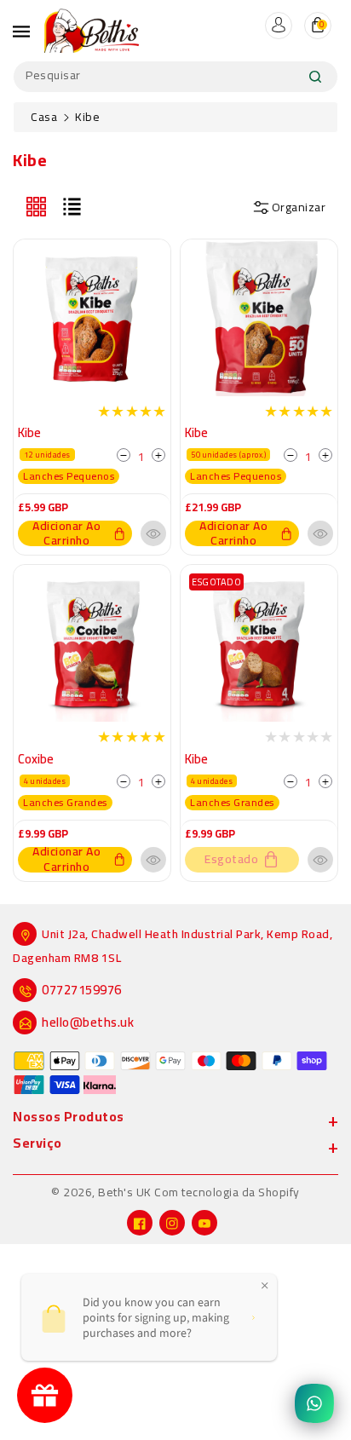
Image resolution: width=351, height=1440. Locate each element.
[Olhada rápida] (153, 533)
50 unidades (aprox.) (228, 454)
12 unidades (47, 454)
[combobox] (175, 76)
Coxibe (36, 758)
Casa (44, 117)
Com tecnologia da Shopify (227, 1192)
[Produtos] (92, 316)
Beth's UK (125, 1192)
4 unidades (45, 781)
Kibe (29, 432)
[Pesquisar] (315, 76)
